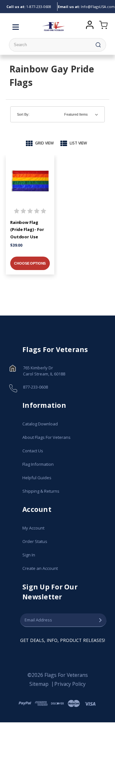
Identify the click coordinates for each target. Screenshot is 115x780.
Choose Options (30, 263)
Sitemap (39, 683)
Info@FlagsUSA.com (86, 6)
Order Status (34, 541)
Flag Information (38, 464)
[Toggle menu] (17, 26)
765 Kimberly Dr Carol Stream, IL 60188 (44, 371)
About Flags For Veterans (46, 437)
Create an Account (40, 568)
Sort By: (23, 114)
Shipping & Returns (40, 491)
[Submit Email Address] (100, 620)
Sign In (28, 555)
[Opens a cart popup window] (102, 26)
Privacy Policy (70, 683)
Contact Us (32, 451)
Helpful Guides (36, 477)
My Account (33, 528)
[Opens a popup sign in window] (90, 24)
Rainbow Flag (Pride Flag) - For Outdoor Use (27, 229)
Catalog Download (40, 424)
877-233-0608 (28, 6)
